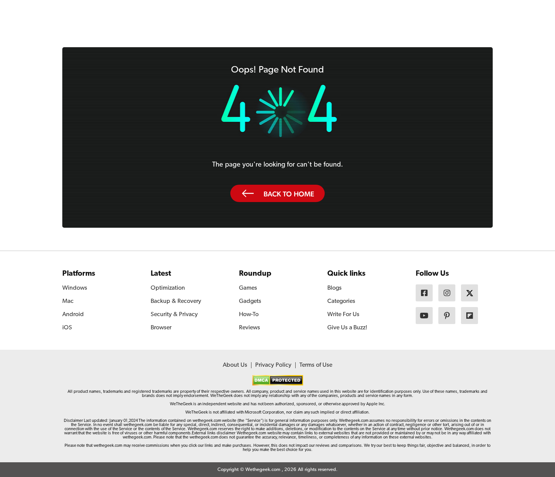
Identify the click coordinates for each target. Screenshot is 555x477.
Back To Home (289, 194)
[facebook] (424, 292)
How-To (249, 315)
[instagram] (446, 292)
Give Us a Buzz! (347, 328)
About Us (235, 365)
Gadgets (250, 301)
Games (248, 288)
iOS (67, 328)
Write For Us (343, 315)
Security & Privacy (174, 315)
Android (73, 315)
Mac (68, 301)
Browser (161, 328)
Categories (341, 301)
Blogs (334, 288)
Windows (74, 288)
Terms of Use (315, 365)
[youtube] (424, 315)
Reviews (249, 328)
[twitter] (469, 292)
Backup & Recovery (176, 301)
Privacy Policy (273, 365)
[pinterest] (446, 315)
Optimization (168, 288)
